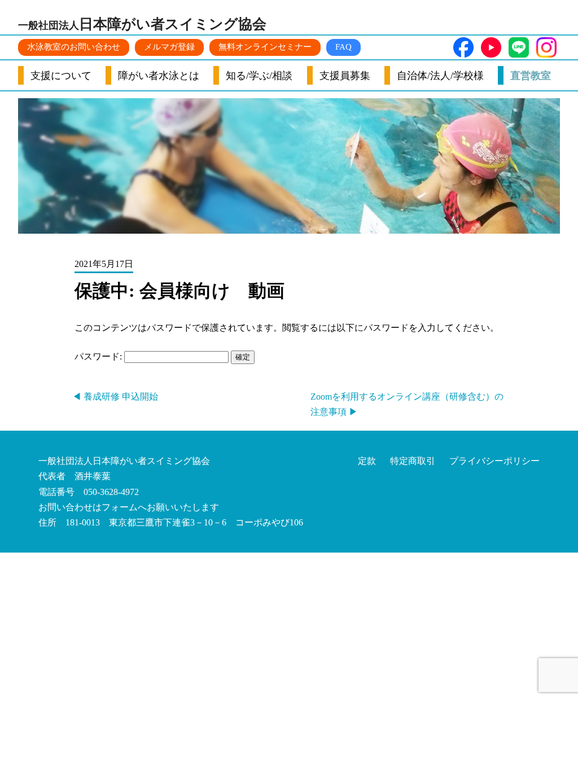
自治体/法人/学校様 (440, 75)
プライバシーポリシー (494, 461)
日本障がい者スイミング (142, 24)
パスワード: (99, 356)
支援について (60, 75)
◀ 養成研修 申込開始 (115, 396)
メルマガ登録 (169, 46)
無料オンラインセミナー (265, 46)
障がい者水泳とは (158, 75)
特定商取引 (412, 461)
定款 (367, 461)
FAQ (343, 46)
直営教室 (530, 75)
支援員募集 (344, 75)
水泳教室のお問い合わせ (73, 46)
